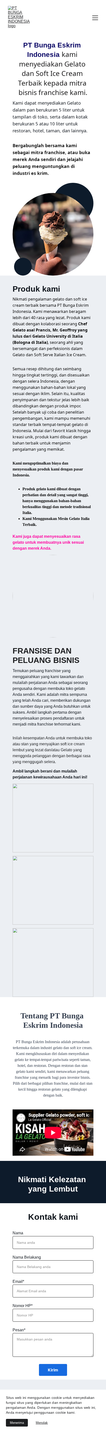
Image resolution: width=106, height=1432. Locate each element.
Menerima (17, 1423)
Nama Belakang (27, 1257)
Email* (18, 1281)
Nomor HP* (23, 1306)
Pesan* (19, 1330)
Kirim (53, 1369)
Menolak (42, 1423)
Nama (18, 1233)
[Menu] (95, 18)
